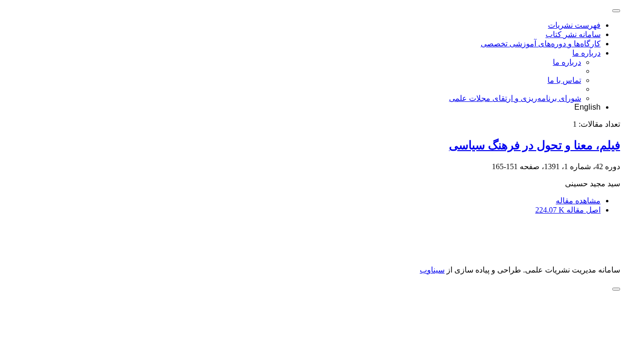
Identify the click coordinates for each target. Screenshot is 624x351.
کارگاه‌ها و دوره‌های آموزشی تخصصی (541, 43)
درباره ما (586, 53)
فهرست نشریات (574, 25)
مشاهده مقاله (578, 200)
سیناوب (432, 270)
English (587, 107)
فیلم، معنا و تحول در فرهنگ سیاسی (534, 145)
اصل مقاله (568, 210)
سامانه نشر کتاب (573, 34)
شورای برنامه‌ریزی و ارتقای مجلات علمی (515, 98)
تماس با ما (564, 80)
